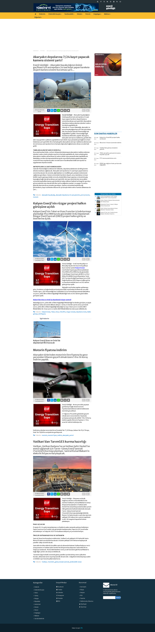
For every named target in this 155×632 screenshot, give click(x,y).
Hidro (36, 593)
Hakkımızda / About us (86, 601)
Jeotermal (37, 604)
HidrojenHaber (104, 194)
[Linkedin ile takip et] (107, 1)
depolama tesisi (81, 312)
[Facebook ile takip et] (101, 1)
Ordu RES (63, 312)
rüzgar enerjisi (71, 312)
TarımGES (51, 562)
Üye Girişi (83, 607)
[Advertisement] (77, 32)
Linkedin (60, 592)
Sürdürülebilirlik (39, 618)
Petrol (87, 14)
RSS (59, 601)
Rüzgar (37, 598)
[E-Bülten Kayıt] (120, 1)
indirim (59, 435)
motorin (35, 197)
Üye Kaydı (83, 604)
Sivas (57, 312)
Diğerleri (37, 17)
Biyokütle (37, 601)
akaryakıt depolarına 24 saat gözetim (68, 195)
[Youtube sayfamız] (113, 1)
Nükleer (107, 14)
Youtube (60, 598)
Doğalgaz (97, 14)
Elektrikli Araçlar (55, 14)
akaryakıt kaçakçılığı (48, 195)
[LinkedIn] (55, 110)
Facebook (61, 587)
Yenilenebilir (68, 14)
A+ (84, 110)
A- (88, 110)
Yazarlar (82, 598)
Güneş (36, 595)
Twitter (60, 589)
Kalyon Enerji (80, 268)
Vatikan (44, 562)
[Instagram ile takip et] (110, 1)
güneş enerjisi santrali (62, 562)
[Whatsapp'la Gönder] (58, 110)
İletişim (82, 592)
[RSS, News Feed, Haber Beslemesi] (117, 1)
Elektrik (42, 14)
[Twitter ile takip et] (104, 1)
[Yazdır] (65, 110)
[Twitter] (51, 110)
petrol (83, 195)
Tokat (53, 312)
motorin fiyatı (52, 435)
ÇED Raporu (42, 314)
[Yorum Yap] (68, 110)
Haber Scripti (76, 628)
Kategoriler (38, 583)
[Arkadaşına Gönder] (61, 110)
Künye (82, 589)
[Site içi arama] (97, 1)
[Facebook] (48, 110)
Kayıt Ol (118, 597)
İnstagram (61, 595)
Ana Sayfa (83, 587)
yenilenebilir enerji (75, 562)
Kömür (79, 14)
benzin (87, 195)
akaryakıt (66, 435)
